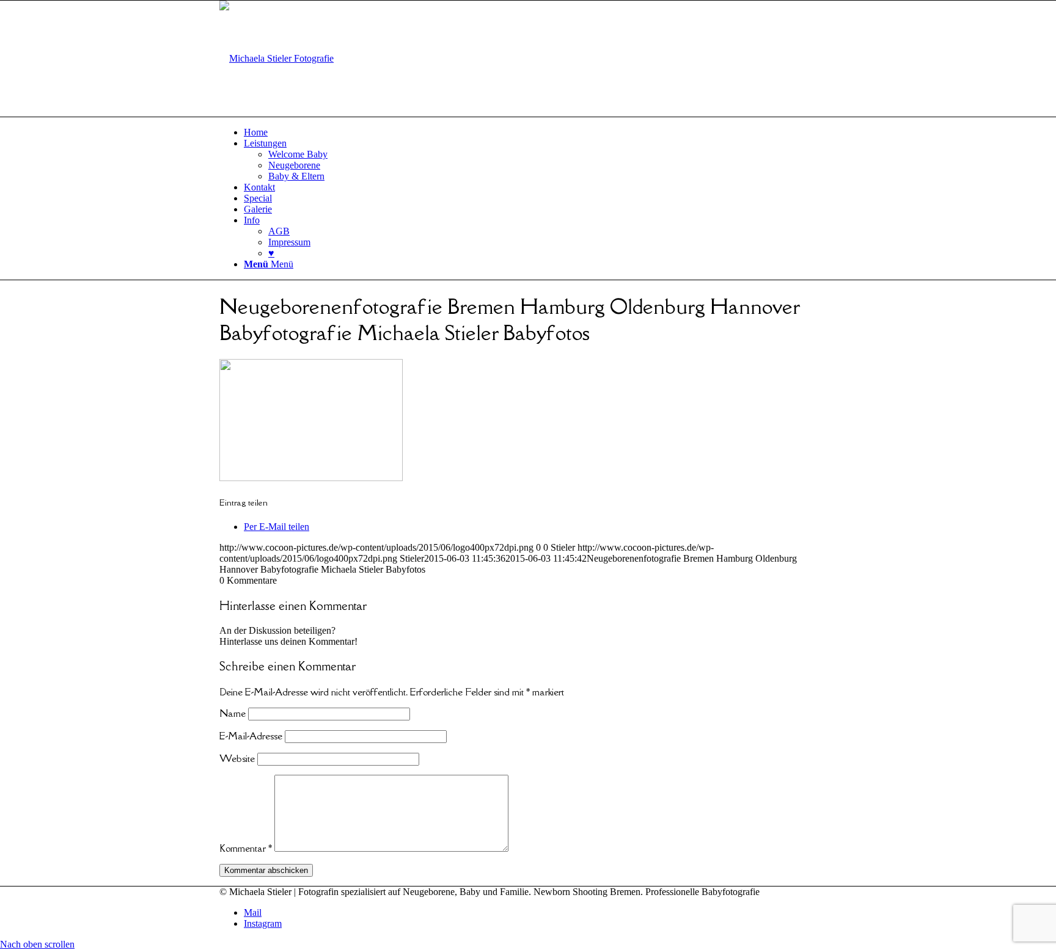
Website (237, 758)
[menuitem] (540, 132)
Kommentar (245, 848)
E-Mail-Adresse (250, 736)
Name (232, 713)
